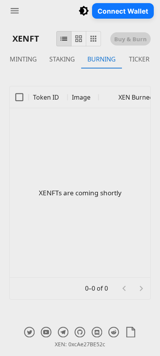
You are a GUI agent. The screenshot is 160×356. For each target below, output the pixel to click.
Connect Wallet (122, 11)
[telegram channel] (63, 332)
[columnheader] (19, 97)
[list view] (63, 38)
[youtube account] (46, 332)
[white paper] (130, 332)
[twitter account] (29, 332)
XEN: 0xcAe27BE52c (80, 344)
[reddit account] (113, 332)
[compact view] (93, 38)
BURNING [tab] (101, 59)
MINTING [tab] (23, 59)
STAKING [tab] (62, 59)
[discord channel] (97, 332)
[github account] (80, 332)
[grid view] (78, 38)
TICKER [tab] (139, 59)
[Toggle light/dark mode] (83, 10)
